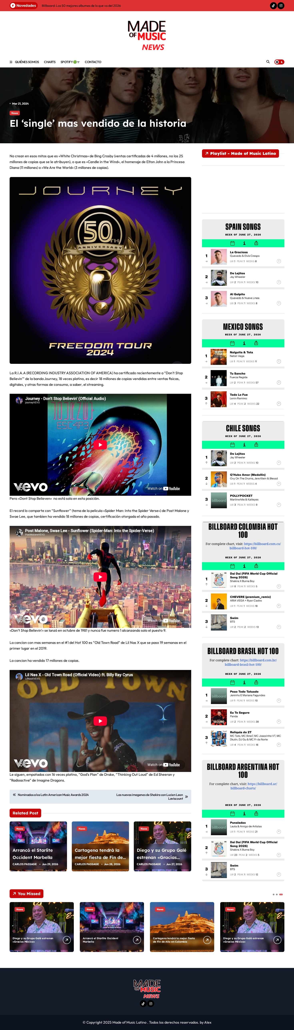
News (14, 113)
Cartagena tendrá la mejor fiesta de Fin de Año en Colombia (99, 857)
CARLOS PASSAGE (25, 864)
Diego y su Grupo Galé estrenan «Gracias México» (161, 857)
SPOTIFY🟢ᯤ (70, 62)
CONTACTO (93, 62)
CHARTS (49, 62)
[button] (280, 927)
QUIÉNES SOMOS (27, 62)
